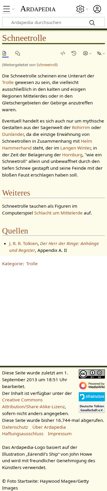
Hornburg (72, 155)
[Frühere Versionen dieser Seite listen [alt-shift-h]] (75, 53)
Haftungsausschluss (22, 433)
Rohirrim (81, 127)
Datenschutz (15, 427)
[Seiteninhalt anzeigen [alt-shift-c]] (5, 53)
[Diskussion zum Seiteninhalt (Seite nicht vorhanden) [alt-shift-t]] (18, 53)
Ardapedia (38, 8)
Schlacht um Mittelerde (58, 213)
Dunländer (13, 134)
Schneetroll (46, 64)
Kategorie (12, 263)
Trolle (8, 82)
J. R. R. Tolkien (23, 243)
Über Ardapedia (49, 427)
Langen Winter (75, 148)
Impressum (60, 433)
